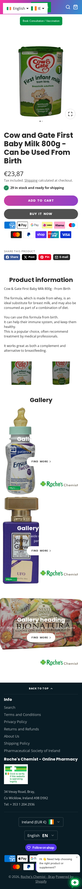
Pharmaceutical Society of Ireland (32, 750)
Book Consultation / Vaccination (41, 20)
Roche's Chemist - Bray (38, 877)
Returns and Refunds (21, 729)
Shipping (31, 180)
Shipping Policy (17, 743)
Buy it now (41, 214)
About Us (11, 736)
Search (9, 707)
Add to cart (41, 200)
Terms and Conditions (22, 714)
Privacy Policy (15, 721)
